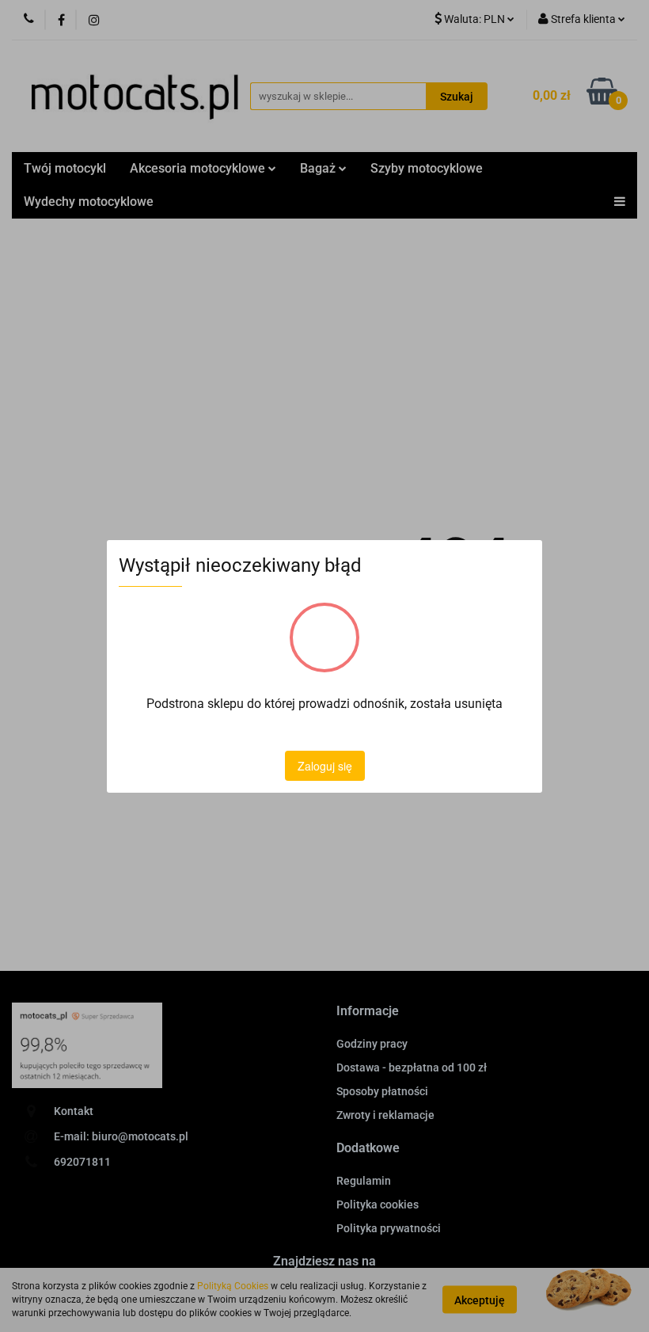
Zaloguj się (325, 766)
